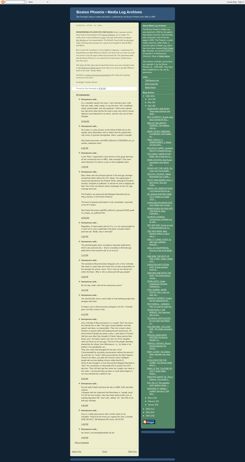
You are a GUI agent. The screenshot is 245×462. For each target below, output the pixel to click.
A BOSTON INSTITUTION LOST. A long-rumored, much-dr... (158, 267)
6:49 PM (84, 148)
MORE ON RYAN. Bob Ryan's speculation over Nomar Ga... (159, 162)
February (152, 401)
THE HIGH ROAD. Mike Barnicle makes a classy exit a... (158, 233)
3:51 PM (84, 290)
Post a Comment (82, 443)
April (150, 106)
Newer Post (76, 452)
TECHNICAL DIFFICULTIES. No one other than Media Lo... (159, 320)
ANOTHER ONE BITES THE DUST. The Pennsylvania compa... (159, 275)
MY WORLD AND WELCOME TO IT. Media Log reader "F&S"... (159, 196)
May (150, 102)
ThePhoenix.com (152, 80)
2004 (148, 409)
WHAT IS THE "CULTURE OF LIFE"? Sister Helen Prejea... (159, 371)
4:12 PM (84, 314)
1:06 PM (84, 237)
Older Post (132, 452)
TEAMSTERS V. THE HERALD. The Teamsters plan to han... (158, 312)
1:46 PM (84, 424)
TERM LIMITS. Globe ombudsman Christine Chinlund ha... (157, 283)
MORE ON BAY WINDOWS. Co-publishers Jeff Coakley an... (159, 134)
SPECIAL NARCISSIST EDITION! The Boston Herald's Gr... (157, 337)
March (151, 398)
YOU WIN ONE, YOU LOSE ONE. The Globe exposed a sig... (159, 329)
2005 (148, 96)
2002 (148, 416)
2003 (148, 412)
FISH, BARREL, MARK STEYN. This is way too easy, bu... (158, 292)
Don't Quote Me (151, 84)
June (150, 99)
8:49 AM (84, 379)
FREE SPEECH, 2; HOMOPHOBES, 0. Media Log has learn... (159, 142)
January (151, 405)
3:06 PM (84, 277)
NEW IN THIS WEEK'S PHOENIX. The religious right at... (158, 125)
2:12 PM (84, 255)
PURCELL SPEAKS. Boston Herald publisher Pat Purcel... (159, 346)
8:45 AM (84, 406)
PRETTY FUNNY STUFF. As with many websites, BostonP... (159, 242)
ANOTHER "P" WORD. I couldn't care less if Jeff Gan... (158, 391)
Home (104, 452)
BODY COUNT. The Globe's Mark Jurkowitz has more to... (158, 354)
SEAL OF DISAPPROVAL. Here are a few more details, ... (160, 250)
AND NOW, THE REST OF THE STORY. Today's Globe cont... (160, 258)
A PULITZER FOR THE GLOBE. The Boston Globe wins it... (159, 362)
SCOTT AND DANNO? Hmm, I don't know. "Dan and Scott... (160, 182)
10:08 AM (85, 218)
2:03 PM (84, 438)
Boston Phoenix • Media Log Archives (109, 12)
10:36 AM (85, 121)
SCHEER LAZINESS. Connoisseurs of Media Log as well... (159, 219)
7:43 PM (84, 167)
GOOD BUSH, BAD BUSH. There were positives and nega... (158, 111)
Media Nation (164, 56)
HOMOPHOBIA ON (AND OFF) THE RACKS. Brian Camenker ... (160, 211)
